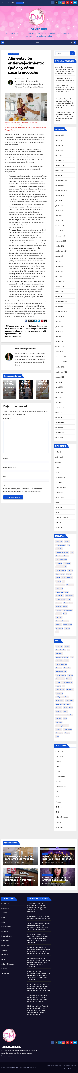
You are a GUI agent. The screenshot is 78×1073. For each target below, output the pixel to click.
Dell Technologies (61, 559)
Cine (72, 552)
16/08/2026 (47, 883)
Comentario (7, 419)
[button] (71, 42)
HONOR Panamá (67, 577)
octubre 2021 (59, 427)
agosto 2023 (59, 316)
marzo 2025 (59, 221)
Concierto (59, 556)
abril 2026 (58, 155)
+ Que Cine (59, 452)
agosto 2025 (59, 195)
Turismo (67, 628)
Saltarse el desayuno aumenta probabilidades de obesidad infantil (36, 328)
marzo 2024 (59, 281)
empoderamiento (61, 567)
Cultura (57, 472)
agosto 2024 (59, 256)
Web (4, 477)
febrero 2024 (59, 286)
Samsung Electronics (62, 621)
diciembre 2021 (60, 417)
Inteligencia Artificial (62, 592)
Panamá (58, 614)
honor (58, 577)
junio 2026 (59, 145)
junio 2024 (59, 266)
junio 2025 (59, 206)
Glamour (58, 502)
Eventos (70, 570)
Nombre (6, 458)
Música (57, 512)
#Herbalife (26, 87)
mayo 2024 (59, 271)
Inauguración (60, 585)
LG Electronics (60, 599)
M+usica (58, 603)
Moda (65, 603)
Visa (57, 632)
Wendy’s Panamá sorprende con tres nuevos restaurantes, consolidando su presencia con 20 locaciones (64, 90)
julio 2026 (58, 140)
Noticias (58, 610)
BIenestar (59, 548)
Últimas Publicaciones (70, 1069)
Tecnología (59, 527)
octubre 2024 (59, 246)
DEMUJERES (39, 29)
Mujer (71, 603)
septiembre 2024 (61, 251)
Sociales (58, 522)
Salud (65, 614)
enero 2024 (59, 291)
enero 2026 (59, 170)
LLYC (68, 599)
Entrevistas (59, 492)
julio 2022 (58, 382)
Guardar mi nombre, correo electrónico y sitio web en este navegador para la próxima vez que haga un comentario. (22, 490)
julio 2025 (58, 200)
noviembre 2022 (61, 362)
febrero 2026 (59, 165)
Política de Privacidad (70, 1065)
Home (48, 1065)
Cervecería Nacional (62, 552)
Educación (67, 563)
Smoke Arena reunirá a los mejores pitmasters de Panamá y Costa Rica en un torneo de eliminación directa (64, 117)
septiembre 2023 (61, 311)
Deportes (59, 563)
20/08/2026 (9, 862)
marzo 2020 (59, 432)
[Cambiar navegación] (37, 42)
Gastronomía (59, 497)
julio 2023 (58, 321)
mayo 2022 (59, 392)
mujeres (58, 606)
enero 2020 (59, 437)
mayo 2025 (59, 211)
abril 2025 (58, 216)
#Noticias (34, 87)
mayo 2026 (59, 150)
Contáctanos (58, 1065)
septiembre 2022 (61, 372)
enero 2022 (59, 412)
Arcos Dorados (60, 545)
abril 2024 (58, 276)
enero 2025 (59, 231)
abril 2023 (58, 337)
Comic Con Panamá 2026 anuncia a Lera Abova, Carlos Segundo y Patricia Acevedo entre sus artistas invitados (64, 103)
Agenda (58, 462)
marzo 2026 (59, 160)
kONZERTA (59, 595)
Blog (57, 467)
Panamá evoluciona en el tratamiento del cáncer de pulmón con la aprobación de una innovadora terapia (15, 331)
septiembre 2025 (61, 190)
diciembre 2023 (60, 296)
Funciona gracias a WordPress (10, 1067)
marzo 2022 (59, 402)
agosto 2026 (59, 135)
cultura (66, 556)
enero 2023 (59, 352)
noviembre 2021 (61, 422)
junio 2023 (59, 326)
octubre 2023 (59, 306)
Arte (68, 545)
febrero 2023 (59, 347)
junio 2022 (59, 387)
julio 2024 (58, 261)
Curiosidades (60, 477)
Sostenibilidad (67, 624)
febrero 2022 (59, 407)
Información (69, 585)
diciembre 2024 (60, 236)
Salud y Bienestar (14, 53)
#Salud (40, 87)
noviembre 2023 (61, 301)
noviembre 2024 (61, 241)
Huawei (58, 581)
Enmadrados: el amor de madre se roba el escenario (57, 857)
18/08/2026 (47, 862)
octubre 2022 (59, 367)
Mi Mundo (58, 507)
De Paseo (58, 482)
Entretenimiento (60, 487)
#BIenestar (18, 87)
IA (63, 581)
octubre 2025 (59, 185)
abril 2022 (58, 397)
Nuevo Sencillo (67, 610)
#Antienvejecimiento (36, 84)
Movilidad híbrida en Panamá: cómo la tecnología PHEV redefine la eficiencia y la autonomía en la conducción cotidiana (37, 1010)
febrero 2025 (59, 226)
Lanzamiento (69, 595)
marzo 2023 (59, 342)
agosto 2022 (59, 377)
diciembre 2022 (60, 357)
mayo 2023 (59, 332)
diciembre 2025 (60, 175)
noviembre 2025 (61, 180)
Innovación (59, 588)
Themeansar (33, 1067)
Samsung (59, 617)
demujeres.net (23, 79)
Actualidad (59, 457)
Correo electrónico (10, 467)
